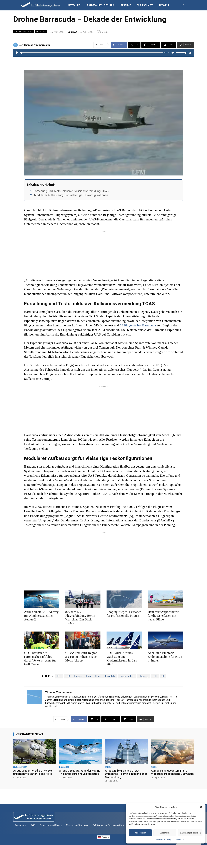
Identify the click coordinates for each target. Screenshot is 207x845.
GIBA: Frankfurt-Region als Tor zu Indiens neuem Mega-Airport (81, 656)
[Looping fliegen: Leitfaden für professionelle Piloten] (124, 599)
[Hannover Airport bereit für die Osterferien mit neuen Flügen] (165, 599)
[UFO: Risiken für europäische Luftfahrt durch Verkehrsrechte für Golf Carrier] (41, 640)
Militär (41, 31)
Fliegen (78, 676)
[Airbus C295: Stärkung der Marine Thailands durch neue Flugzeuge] (80, 751)
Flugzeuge (64, 767)
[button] (200, 807)
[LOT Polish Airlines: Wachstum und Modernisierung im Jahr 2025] (124, 640)
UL (163, 676)
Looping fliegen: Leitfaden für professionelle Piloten (124, 613)
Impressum (180, 839)
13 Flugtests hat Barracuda (138, 325)
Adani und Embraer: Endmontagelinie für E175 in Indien (165, 656)
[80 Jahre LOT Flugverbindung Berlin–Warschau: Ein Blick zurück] (82, 599)
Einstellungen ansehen (190, 833)
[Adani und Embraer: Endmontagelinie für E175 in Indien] (165, 640)
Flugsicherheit (126, 676)
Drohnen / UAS (23, 31)
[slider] (91, 52)
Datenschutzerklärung (163, 839)
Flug (88, 676)
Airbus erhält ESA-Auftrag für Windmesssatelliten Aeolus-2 (41, 615)
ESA (68, 676)
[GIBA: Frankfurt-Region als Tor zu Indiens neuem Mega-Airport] (82, 640)
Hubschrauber (20, 767)
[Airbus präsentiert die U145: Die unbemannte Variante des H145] (34, 751)
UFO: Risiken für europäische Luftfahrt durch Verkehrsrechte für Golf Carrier (40, 658)
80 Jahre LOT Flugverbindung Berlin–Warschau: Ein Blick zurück (81, 617)
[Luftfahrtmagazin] (42, 4)
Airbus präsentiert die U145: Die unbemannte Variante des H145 (32, 772)
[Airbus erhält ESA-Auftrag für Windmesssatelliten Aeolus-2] (41, 599)
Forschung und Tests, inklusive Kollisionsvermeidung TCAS (71, 191)
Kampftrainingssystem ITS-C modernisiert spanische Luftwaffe (172, 772)
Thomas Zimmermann (36, 44)
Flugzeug (143, 676)
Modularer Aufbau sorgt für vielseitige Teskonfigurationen (71, 195)
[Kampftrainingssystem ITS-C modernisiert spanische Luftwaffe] (172, 751)
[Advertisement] (103, 254)
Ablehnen (165, 833)
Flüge (98, 676)
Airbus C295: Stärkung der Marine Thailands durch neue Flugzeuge (79, 772)
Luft (155, 676)
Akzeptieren (140, 833)
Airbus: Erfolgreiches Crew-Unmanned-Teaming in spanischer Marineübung (126, 774)
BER (59, 676)
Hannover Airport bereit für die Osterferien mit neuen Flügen (163, 615)
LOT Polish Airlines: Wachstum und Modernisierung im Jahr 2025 (122, 658)
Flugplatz (110, 676)
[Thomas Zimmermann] (16, 45)
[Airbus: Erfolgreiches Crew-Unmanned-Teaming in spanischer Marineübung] (126, 751)
